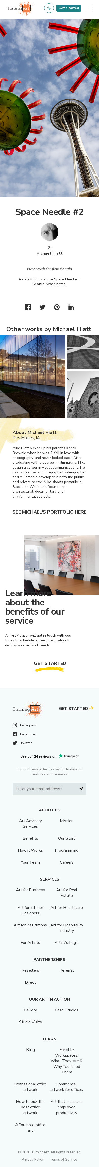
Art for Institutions (30, 925)
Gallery (30, 1010)
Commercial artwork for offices (66, 1086)
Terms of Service (63, 1159)
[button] (90, 8)
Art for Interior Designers (30, 910)
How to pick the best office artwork (30, 1107)
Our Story (66, 838)
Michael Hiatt (49, 253)
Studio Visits (30, 1022)
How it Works (30, 850)
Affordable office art (30, 1127)
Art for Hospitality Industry (66, 927)
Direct (30, 982)
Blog (30, 1050)
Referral (66, 970)
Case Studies (66, 1010)
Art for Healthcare (66, 907)
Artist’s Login (67, 942)
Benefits (30, 838)
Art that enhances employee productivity (67, 1107)
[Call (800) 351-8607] (49, 8)
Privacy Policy (33, 1159)
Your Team (30, 862)
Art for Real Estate (66, 892)
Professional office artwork (30, 1086)
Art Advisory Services (30, 823)
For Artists (30, 942)
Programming (66, 850)
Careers (67, 862)
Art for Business (30, 890)
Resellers (30, 970)
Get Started (69, 8)
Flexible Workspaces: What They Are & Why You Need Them (67, 1061)
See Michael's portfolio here (49, 512)
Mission (66, 821)
